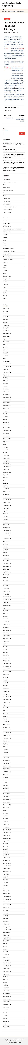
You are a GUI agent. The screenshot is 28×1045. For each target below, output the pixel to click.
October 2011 (6, 802)
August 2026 (6, 308)
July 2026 (5, 311)
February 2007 (6, 957)
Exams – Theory (7, 212)
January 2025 (6, 361)
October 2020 (6, 502)
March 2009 (6, 888)
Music (4, 240)
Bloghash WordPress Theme (14, 1042)
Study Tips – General (8, 279)
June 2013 (5, 746)
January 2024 (6, 394)
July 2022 (5, 444)
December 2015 (7, 663)
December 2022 (7, 430)
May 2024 (5, 383)
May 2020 (5, 516)
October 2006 (6, 968)
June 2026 (5, 314)
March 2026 (6, 322)
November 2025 (7, 333)
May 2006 (5, 982)
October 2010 (6, 835)
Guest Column (6, 223)
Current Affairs (6, 198)
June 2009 (5, 879)
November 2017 (7, 599)
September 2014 (7, 705)
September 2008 (7, 904)
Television (5, 284)
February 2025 (6, 358)
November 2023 (7, 400)
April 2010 (5, 852)
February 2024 (6, 391)
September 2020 (7, 505)
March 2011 (6, 821)
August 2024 (6, 375)
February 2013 (6, 757)
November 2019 (7, 533)
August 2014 (6, 707)
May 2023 (5, 416)
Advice (4, 184)
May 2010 (5, 849)
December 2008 (7, 896)
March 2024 (6, 389)
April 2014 (5, 718)
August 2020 (6, 508)
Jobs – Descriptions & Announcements (12, 229)
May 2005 (5, 1015)
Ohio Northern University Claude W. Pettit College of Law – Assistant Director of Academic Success (13, 156)
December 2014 (7, 696)
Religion (5, 267)
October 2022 (6, 436)
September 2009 (7, 871)
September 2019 (7, 538)
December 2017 (7, 596)
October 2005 (6, 1001)
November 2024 (7, 366)
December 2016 (7, 630)
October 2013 (6, 735)
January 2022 (6, 461)
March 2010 (6, 854)
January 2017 (6, 627)
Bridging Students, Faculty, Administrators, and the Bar (10, 150)
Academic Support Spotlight (9, 182)
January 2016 (6, 660)
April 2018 (5, 585)
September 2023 (7, 405)
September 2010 (7, 838)
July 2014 (5, 710)
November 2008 (7, 899)
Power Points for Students (9, 248)
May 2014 (5, 716)
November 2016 (7, 633)
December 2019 (7, 530)
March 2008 (6, 921)
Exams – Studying (7, 209)
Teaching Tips (6, 281)
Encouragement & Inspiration (10, 207)
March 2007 (6, 954)
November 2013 (7, 732)
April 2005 (5, 1018)
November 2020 (7, 499)
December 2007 (7, 929)
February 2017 (6, 624)
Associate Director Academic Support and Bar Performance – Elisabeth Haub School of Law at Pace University (13, 169)
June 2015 (5, 680)
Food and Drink (6, 218)
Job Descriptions (7, 226)
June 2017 (5, 613)
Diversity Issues (6, 204)
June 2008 (5, 913)
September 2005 (7, 1004)
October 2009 (6, 868)
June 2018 (5, 580)
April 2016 (5, 652)
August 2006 (6, 974)
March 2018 (6, 588)
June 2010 (5, 846)
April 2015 (5, 685)
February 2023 (6, 425)
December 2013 (7, 730)
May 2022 (5, 449)
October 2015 (6, 669)
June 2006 (5, 979)
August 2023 (6, 408)
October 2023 (6, 402)
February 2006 (6, 990)
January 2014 (6, 727)
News (4, 243)
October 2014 (6, 702)
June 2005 (5, 1012)
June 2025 (5, 347)
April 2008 (5, 918)
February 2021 (6, 491)
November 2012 (7, 766)
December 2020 (7, 497)
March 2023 (6, 422)
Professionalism (7, 254)
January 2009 (6, 893)
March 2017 (6, 621)
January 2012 (6, 793)
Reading (5, 265)
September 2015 (7, 671)
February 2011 (6, 824)
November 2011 (7, 799)
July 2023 (5, 411)
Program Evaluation (7, 259)
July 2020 (5, 511)
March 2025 (6, 355)
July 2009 (5, 877)
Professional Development (9, 251)
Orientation (5, 245)
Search (5, 128)
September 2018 (7, 572)
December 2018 (7, 563)
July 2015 (5, 677)
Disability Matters (7, 201)
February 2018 (6, 591)
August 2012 (6, 774)
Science (5, 270)
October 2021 (6, 469)
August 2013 (6, 741)
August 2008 (6, 907)
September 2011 (7, 804)
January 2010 (6, 860)
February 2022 (6, 458)
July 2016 (5, 644)
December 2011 (7, 796)
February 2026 (6, 325)
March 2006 (6, 987)
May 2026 (5, 316)
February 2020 (6, 524)
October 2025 (6, 336)
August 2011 (6, 807)
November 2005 (7, 999)
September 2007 (7, 938)
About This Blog (7, 179)
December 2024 (7, 364)
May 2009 (5, 882)
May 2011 (5, 816)
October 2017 (6, 602)
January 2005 (6, 1026)
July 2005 (5, 1010)
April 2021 (5, 486)
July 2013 (5, 743)
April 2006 (5, 985)
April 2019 (5, 552)
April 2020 (5, 519)
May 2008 (5, 915)
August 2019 (6, 541)
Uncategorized (6, 290)
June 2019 (5, 547)
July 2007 (5, 943)
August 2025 (6, 341)
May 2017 (5, 616)
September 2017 (7, 605)
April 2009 (5, 885)
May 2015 (5, 682)
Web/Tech (5, 292)
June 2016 (5, 646)
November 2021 (7, 466)
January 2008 (6, 927)
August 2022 (6, 441)
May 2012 (5, 782)
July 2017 (5, 610)
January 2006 (6, 993)
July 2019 (5, 544)
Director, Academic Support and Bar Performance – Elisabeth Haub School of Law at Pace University (13, 162)
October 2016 (6, 635)
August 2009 (6, 874)
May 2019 (5, 549)
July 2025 (5, 344)
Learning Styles (6, 231)
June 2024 (5, 380)
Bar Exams (5, 193)
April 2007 (5, 951)
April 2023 (5, 419)
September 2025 (7, 339)
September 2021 (7, 472)
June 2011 (5, 813)
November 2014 (7, 699)
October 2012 (6, 768)
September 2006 (7, 971)
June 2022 (5, 447)
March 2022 (6, 455)
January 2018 (6, 594)
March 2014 (6, 721)
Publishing (5, 262)
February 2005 (6, 1024)
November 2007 (7, 932)
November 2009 (7, 865)
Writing (4, 298)
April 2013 (5, 752)
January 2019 (6, 560)
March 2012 (6, 788)
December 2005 (7, 996)
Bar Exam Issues (7, 187)
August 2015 (6, 674)
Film (4, 215)
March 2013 (6, 755)
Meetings (7, 19)
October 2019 (6, 536)
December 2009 (7, 863)
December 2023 (7, 397)
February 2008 (6, 924)
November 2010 (7, 832)
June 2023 (5, 413)
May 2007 (5, 949)
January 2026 (6, 327)
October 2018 (6, 569)
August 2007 (6, 940)
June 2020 (5, 513)
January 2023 (6, 427)
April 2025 (5, 352)
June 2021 (5, 480)
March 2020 (6, 522)
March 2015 (6, 688)
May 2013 (5, 749)
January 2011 (6, 827)
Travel (4, 287)
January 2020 (6, 527)
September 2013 (7, 738)
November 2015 (7, 666)
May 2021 (5, 483)
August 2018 (6, 574)
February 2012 (6, 791)
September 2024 (7, 372)
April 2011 (5, 818)
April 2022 (5, 452)
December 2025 (7, 330)
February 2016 (6, 658)
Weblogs (5, 295)
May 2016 (5, 649)
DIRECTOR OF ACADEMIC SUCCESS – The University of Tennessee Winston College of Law (13, 145)
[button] (8, 110)
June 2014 (5, 713)
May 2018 (5, 583)
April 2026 (5, 319)
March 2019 (6, 555)
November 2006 (7, 965)
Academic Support (11, 107)
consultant (21, 48)
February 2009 (6, 890)
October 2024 (6, 369)
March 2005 (6, 1021)
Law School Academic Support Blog (11, 4)
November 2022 (7, 433)
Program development (8, 256)
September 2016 (7, 638)
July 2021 (5, 477)
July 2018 (5, 577)
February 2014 (6, 724)
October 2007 (6, 935)
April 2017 (5, 619)
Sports (4, 273)
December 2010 (7, 829)
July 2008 (5, 910)
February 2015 (6, 691)
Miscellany (5, 237)
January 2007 (6, 960)
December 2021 (7, 463)
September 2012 (7, 771)
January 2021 (6, 494)
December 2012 (7, 763)
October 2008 (6, 902)
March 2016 (6, 655)
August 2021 (6, 474)
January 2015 (6, 694)
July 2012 (5, 777)
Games (4, 220)
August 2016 (6, 641)
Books (4, 195)
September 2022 (7, 438)
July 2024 (5, 377)
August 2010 (6, 841)
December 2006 (7, 963)
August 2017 (6, 608)
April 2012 (5, 785)
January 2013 (6, 760)
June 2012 (5, 780)
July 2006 (5, 976)
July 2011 (5, 810)
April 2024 (5, 386)
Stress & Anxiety (7, 276)
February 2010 (6, 857)
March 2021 (6, 488)
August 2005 (6, 1007)
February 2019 (6, 558)
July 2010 (5, 843)
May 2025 (5, 350)
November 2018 (7, 566)
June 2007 (5, 946)
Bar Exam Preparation (8, 190)
